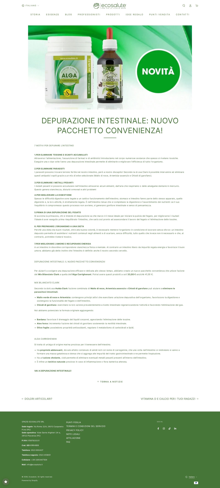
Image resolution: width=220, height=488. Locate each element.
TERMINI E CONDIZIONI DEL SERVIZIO (85, 426)
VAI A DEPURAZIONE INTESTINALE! (53, 371)
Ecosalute (32, 477)
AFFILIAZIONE (73, 438)
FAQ (68, 442)
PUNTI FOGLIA (73, 422)
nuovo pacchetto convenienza (149, 271)
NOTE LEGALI (73, 434)
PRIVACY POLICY (75, 430)
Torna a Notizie (111, 382)
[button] (183, 5)
